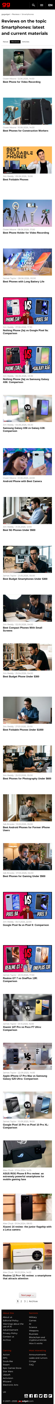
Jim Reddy (8, 176)
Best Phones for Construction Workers (25, 130)
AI (30, 1324)
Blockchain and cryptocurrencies (37, 1338)
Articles (25, 41)
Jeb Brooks (8, 824)
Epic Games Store (12, 1368)
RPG (5, 1358)
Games (32, 1320)
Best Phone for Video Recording (21, 82)
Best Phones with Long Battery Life (23, 281)
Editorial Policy (10, 1320)
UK (4, 1392)
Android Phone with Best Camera (22, 481)
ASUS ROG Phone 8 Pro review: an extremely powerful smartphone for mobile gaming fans (23, 1176)
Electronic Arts (10, 1385)
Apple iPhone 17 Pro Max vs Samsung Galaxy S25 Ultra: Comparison (25, 1077)
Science (33, 1327)
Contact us (8, 1336)
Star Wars (8, 1371)
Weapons (34, 1330)
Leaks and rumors (38, 1358)
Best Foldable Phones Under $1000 (23, 729)
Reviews (16, 14)
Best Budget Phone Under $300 (21, 676)
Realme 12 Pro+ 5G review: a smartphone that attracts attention (27, 1277)
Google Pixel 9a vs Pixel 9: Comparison (26, 925)
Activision (8, 1378)
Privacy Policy (10, 1333)
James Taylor (9, 278)
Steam (6, 1364)
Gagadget (6, 4)
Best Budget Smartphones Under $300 (25, 579)
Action (6, 1354)
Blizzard (7, 1381)
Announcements (37, 1354)
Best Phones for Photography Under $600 (27, 778)
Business (33, 1334)
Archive (33, 1301)
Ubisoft (6, 1374)
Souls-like (8, 1361)
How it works (36, 1343)
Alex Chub (8, 1170)
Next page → (27, 1295)
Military (33, 1317)
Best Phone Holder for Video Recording (26, 232)
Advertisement (10, 1330)
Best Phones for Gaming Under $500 (24, 876)
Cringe (32, 1361)
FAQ (31, 1364)
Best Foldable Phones (15, 179)
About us (7, 1317)
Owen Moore (9, 79)
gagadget (5, 14)
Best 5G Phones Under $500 (19, 530)
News (5, 41)
